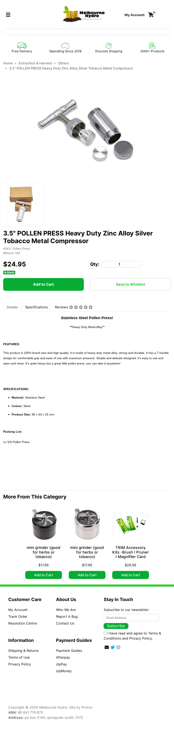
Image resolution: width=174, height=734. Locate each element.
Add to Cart (43, 284)
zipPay (61, 664)
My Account (18, 610)
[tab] (12, 307)
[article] (43, 543)
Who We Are (66, 610)
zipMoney (64, 671)
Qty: (94, 264)
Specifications (36, 307)
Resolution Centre (22, 623)
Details (12, 307)
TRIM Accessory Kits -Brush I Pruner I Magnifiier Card (130, 552)
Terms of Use (19, 657)
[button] (135, 15)
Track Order (17, 616)
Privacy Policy (19, 664)
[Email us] (107, 647)
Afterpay (63, 657)
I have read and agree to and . (132, 635)
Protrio (87, 707)
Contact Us (65, 623)
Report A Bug (67, 616)
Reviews (62, 307)
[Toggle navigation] (8, 15)
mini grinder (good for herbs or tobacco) (43, 552)
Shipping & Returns (23, 650)
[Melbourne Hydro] (84, 14)
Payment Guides (69, 650)
